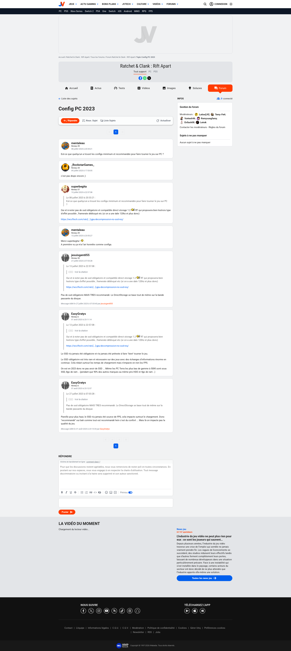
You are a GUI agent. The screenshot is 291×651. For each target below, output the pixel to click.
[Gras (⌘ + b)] (62, 492)
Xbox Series (76, 11)
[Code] (95, 492)
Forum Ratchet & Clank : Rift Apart (120, 57)
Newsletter (138, 632)
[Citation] (91, 492)
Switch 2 (89, 11)
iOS (119, 11)
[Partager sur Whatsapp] (145, 78)
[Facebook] (83, 611)
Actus (98, 88)
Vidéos (156, 4)
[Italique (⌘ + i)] (66, 492)
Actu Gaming (88, 4)
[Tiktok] (122, 611)
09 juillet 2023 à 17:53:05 (81, 170)
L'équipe (80, 628)
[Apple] (194, 611)
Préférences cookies (214, 628)
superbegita (79, 186)
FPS (151, 11)
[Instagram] (99, 611)
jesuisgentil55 (80, 255)
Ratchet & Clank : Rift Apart (77, 57)
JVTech (126, 4)
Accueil (62, 57)
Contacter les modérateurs (193, 127)
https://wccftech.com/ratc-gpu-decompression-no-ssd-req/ (92, 219)
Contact (68, 628)
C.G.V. (125, 628)
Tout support (140, 71)
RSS (150, 632)
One (104, 11)
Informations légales (98, 628)
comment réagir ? (93, 462)
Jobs (157, 632)
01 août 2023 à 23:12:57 (81, 388)
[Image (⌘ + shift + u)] (111, 492)
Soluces (197, 88)
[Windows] (202, 611)
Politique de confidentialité (161, 628)
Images (171, 88)
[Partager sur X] (149, 78)
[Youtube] (106, 611)
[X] (91, 611)
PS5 (66, 11)
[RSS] (114, 611)
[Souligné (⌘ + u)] (71, 492)
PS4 (98, 11)
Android (128, 11)
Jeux (71, 4)
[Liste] (82, 492)
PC (60, 11)
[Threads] (129, 611)
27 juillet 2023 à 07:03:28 (81, 261)
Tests (122, 88)
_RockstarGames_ (82, 165)
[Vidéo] (115, 492)
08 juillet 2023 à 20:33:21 (81, 149)
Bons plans (109, 4)
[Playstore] (187, 611)
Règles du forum (217, 127)
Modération (138, 628)
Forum (222, 88)
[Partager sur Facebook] (140, 78)
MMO (137, 11)
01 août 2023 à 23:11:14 (81, 319)
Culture (141, 4)
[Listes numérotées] (86, 492)
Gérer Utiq (195, 628)
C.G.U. (115, 628)
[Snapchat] (137, 611)
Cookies (182, 628)
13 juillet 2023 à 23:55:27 (81, 235)
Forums (171, 4)
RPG (144, 11)
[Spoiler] (99, 492)
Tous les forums (98, 57)
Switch (112, 11)
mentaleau (78, 143)
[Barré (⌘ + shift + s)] (75, 492)
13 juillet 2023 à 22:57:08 (81, 192)
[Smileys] (106, 492)
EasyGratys (78, 313)
